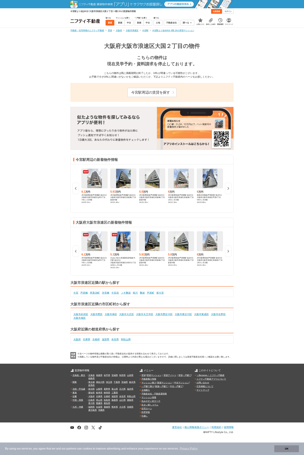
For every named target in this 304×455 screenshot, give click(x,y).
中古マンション (181, 382)
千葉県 (117, 382)
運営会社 (177, 427)
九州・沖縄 (77, 407)
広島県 (91, 400)
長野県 (107, 389)
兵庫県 (86, 339)
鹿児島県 (92, 410)
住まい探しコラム (149, 405)
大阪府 (77, 339)
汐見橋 (105, 292)
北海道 (91, 375)
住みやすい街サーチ (150, 401)
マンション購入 (148, 382)
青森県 (99, 375)
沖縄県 (101, 410)
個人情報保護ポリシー (196, 427)
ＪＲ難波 (126, 292)
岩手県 (107, 375)
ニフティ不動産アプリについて (211, 379)
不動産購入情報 (148, 379)
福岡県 (91, 407)
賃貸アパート (170, 375)
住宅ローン (146, 408)
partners (71, 448)
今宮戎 (115, 292)
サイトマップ (203, 390)
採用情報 (229, 427)
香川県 (91, 403)
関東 (74, 382)
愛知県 (91, 392)
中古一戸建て (176, 386)
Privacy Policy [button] (189, 448)
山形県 (130, 375)
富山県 (115, 389)
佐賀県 (99, 407)
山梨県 (99, 389)
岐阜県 (99, 392)
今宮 (75, 292)
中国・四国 (77, 400)
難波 (142, 292)
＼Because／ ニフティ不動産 (210, 375)
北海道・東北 (78, 375)
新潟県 (91, 389)
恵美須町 (95, 292)
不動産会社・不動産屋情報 (154, 394)
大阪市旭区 (79, 318)
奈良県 (115, 339)
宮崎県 (130, 407)
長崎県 (107, 407)
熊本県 (115, 407)
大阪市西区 (96, 314)
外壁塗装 (145, 412)
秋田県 (122, 375)
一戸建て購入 (147, 386)
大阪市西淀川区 (164, 314)
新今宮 (160, 292)
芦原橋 (84, 292)
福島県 (91, 378)
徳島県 (130, 400)
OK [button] (287, 448)
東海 (74, 392)
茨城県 (124, 382)
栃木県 (132, 382)
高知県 (107, 403)
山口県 (122, 400)
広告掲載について (205, 386)
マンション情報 (148, 397)
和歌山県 (126, 339)
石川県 (122, 389)
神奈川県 (100, 382)
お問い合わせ (203, 382)
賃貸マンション (154, 375)
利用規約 (216, 427)
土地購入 (145, 390)
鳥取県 (107, 400)
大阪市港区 (111, 314)
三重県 (115, 392)
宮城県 (115, 375)
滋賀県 (105, 339)
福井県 (130, 389)
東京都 (91, 382)
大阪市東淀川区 (183, 314)
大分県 (122, 407)
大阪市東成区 (201, 314)
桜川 (135, 292)
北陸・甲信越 (78, 389)
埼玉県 (109, 382)
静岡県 (107, 392)
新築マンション (164, 382)
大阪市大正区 (126, 314)
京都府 (96, 339)
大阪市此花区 (80, 314)
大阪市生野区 (218, 314)
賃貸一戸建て (184, 375)
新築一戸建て (161, 386)
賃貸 (143, 375)
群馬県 (91, 385)
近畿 (74, 396)
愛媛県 (99, 403)
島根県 (115, 400)
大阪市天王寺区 (144, 314)
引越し (144, 416)
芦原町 (150, 292)
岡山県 (99, 400)
